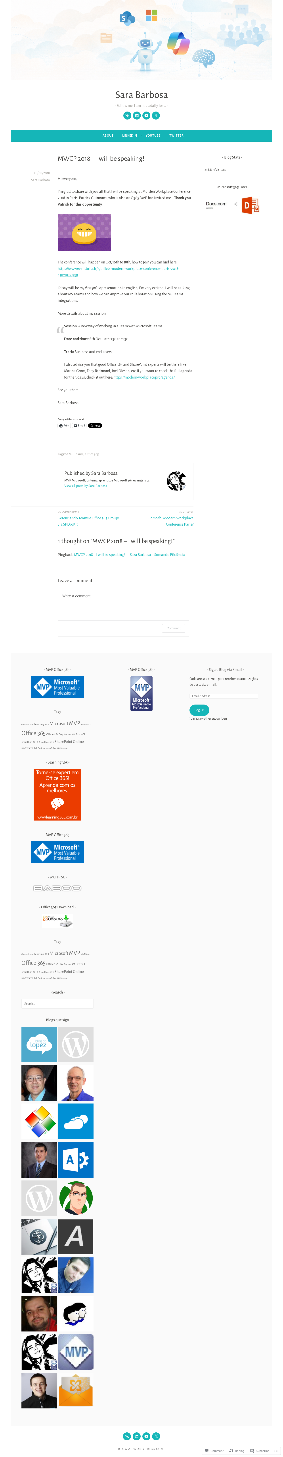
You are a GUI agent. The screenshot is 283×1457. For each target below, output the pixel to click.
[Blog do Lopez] (39, 1045)
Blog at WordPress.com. (141, 1449)
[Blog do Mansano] (39, 1084)
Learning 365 (41, 724)
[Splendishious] (76, 1045)
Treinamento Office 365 (48, 748)
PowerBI (80, 734)
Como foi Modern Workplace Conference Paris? (171, 519)
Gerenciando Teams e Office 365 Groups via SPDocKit (89, 519)
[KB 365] (39, 1199)
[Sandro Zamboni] (76, 1276)
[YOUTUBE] (146, 1436)
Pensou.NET (69, 734)
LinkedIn (129, 135)
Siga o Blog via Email (225, 670)
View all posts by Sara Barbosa (85, 486)
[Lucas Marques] (39, 1161)
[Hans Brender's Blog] (76, 1084)
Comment (174, 628)
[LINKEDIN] (136, 1436)
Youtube (153, 135)
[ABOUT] (127, 1436)
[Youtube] (146, 115)
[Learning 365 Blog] (76, 1122)
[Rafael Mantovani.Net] (76, 1314)
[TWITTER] (156, 1436)
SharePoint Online (69, 742)
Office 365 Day (54, 734)
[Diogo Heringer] (76, 1391)
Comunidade (27, 724)
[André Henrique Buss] (76, 1199)
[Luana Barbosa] (39, 1276)
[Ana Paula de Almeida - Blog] (76, 1238)
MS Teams (76, 454)
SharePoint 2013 (46, 742)
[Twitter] (156, 115)
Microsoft (59, 723)
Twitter (176, 135)
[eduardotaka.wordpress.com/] (39, 1122)
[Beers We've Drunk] (39, 1353)
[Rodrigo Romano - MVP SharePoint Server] (76, 1353)
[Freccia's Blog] (39, 1391)
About (108, 135)
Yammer (64, 748)
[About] (127, 115)
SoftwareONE (29, 748)
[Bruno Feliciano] (76, 1161)
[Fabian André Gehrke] (39, 1314)
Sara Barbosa (141, 95)
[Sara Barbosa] (39, 1238)
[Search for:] (57, 1003)
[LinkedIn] (137, 115)
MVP (74, 723)
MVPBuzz (86, 724)
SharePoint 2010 (29, 742)
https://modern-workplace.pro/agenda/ (144, 377)
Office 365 (92, 454)
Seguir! (199, 710)
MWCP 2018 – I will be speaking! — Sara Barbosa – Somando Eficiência (129, 555)
